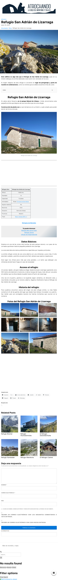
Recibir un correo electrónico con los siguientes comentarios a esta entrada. (29, 515)
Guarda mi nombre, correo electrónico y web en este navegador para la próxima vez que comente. (28, 508)
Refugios (3, 19)
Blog (10, 28)
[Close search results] (1, 557)
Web (2, 500)
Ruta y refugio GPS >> (21, 216)
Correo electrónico (8, 492)
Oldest (14, 567)
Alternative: (5, 530)
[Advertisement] (29, 172)
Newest (9, 567)
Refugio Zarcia (29, 232)
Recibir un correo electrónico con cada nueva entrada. (24, 522)
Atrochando (4, 28)
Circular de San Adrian (23, 201)
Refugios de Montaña (29, 223)
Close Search (4, 577)
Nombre (4, 484)
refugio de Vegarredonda (29, 234)
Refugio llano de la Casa (29, 230)
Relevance (3, 567)
